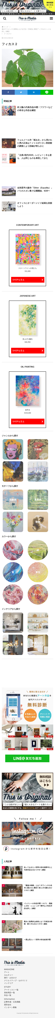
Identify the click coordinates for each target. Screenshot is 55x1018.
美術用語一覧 (9, 992)
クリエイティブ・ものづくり (15, 980)
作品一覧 (7, 995)
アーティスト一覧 (11, 990)
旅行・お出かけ (10, 978)
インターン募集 (10, 1007)
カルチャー (8, 975)
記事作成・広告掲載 (12, 1002)
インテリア (8, 983)
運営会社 (7, 1004)
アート (6, 972)
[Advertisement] (27, 129)
